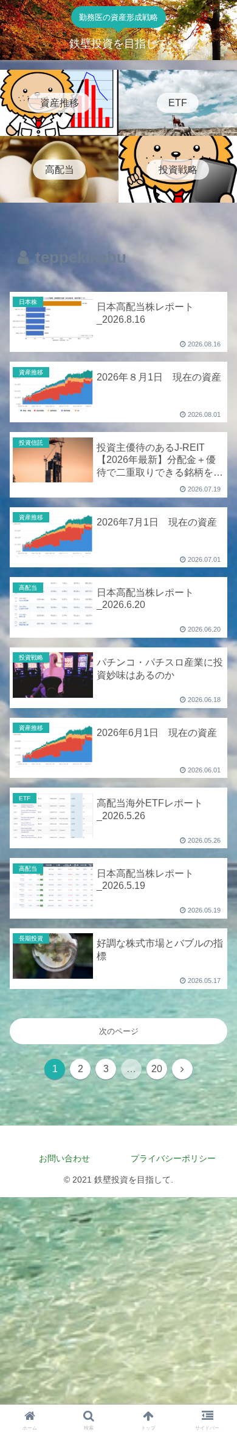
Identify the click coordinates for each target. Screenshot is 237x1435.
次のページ (119, 1031)
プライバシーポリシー (177, 1158)
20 (156, 1069)
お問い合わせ (64, 1158)
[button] (213, 1319)
